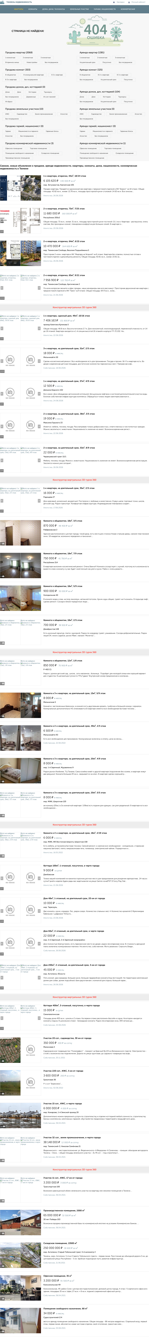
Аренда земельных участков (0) (97, 109)
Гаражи (8, 131)
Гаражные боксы (52, 131)
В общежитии (10, 75)
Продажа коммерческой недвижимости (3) (29, 143)
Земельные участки (79, 9)
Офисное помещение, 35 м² (57, 1276)
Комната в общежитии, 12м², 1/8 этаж (62, 661)
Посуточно (107, 62)
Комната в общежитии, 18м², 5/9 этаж (62, 586)
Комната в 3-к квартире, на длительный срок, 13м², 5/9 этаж (74, 693)
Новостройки (32, 62)
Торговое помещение (38, 148)
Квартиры (18, 9)
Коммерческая (128, 9)
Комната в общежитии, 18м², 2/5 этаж (62, 620)
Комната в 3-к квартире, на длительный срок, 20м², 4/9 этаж (74, 759)
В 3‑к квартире (11, 79)
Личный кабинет (138, 2)
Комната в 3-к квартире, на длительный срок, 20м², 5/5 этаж (74, 793)
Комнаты (32, 9)
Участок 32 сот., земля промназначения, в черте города (72, 1138)
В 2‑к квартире (57, 75)
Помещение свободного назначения (19, 153)
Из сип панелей (49, 97)
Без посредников (51, 62)
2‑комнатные (28, 58)
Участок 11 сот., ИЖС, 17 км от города (63, 1178)
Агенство (64, 114)
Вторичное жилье (12, 62)
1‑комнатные (10, 58)
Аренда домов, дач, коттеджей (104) (100, 92)
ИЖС (7, 114)
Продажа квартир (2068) (19, 53)
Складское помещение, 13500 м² (60, 1243)
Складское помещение (50, 153)
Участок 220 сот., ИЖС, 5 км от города (63, 1071)
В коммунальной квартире (34, 75)
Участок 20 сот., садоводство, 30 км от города (67, 1038)
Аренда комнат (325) (91, 70)
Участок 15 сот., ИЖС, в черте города (62, 1104)
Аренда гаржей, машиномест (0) (98, 126)
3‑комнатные (46, 58)
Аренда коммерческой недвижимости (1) (103, 143)
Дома (7, 92)
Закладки (120, 2)
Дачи (19, 92)
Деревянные (31, 97)
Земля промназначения (44, 114)
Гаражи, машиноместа (105, 9)
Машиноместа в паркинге (28, 131)
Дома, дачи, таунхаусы (53, 9)
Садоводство (22, 114)
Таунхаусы (48, 92)
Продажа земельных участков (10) (24, 109)
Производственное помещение (17, 158)
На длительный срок (87, 62)
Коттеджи (32, 92)
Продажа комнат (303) (17, 70)
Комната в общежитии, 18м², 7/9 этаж (62, 554)
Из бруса (8, 101)
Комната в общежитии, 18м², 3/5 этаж (62, 521)
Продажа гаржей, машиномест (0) (24, 126)
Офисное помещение (13, 148)
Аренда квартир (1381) (92, 53)
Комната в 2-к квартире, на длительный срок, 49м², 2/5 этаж (74, 726)
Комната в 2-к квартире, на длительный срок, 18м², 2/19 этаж (75, 833)
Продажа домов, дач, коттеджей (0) (25, 87)
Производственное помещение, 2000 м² (64, 1211)
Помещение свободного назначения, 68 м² (65, 1309)
